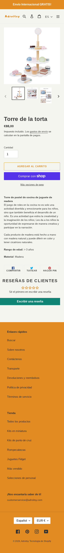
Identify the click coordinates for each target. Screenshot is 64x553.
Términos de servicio (19, 396)
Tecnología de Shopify (40, 541)
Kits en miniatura (16, 430)
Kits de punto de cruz (19, 440)
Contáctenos (14, 359)
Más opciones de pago (32, 184)
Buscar (11, 340)
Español (22, 520)
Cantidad (8, 147)
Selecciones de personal (21, 477)
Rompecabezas (16, 449)
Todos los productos (18, 421)
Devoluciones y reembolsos (23, 377)
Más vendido (14, 468)
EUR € (41, 520)
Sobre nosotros (16, 349)
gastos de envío (39, 131)
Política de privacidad (19, 387)
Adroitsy (25, 541)
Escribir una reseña (30, 301)
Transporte (13, 368)
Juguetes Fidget (16, 459)
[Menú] (58, 16)
